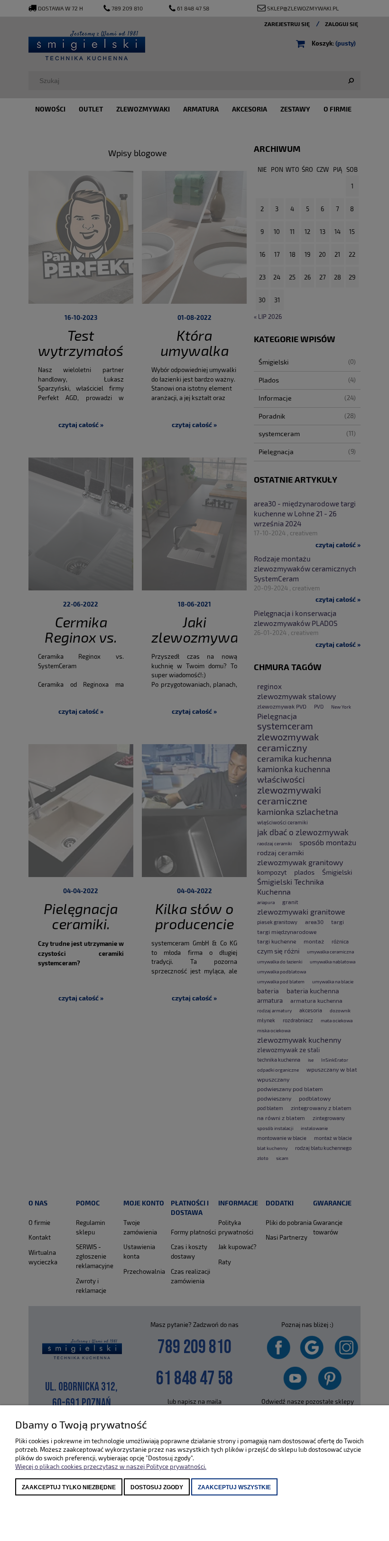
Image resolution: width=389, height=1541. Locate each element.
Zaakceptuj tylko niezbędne (69, 1487)
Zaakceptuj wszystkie (234, 1487)
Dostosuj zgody (156, 1487)
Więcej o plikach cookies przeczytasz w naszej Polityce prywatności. (110, 1466)
